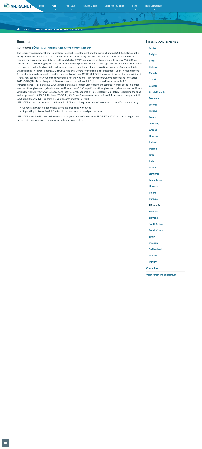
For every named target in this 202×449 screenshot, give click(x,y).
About (54, 6)
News (134, 6)
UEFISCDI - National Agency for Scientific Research (63, 47)
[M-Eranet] (18, 6)
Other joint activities (114, 6)
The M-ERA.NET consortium (52, 29)
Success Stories (90, 6)
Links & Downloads (153, 6)
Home (41, 6)
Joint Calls (70, 6)
